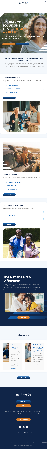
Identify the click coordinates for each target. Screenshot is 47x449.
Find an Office (22, 44)
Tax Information (23, 419)
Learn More (23, 317)
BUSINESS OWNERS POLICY (13, 85)
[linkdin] (23, 427)
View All (9, 97)
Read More (13, 368)
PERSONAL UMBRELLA (12, 189)
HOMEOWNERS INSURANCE (13, 182)
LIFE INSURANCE (10, 215)
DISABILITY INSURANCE (12, 219)
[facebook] (20, 427)
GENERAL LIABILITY (11, 92)
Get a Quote (8, 44)
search (45, 2)
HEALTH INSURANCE (11, 212)
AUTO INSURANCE (11, 185)
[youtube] (27, 427)
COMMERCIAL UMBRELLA (13, 88)
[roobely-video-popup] (24, 302)
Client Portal (23, 401)
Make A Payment (23, 405)
